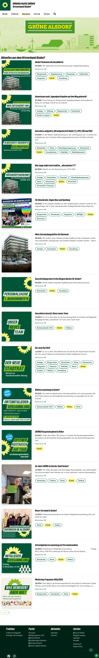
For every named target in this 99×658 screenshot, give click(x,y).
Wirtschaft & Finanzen (45, 186)
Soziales (40, 370)
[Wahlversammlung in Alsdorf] (17, 406)
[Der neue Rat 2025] (17, 364)
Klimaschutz (84, 148)
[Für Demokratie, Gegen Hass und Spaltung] (17, 213)
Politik (52, 78)
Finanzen (63, 177)
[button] (55, 14)
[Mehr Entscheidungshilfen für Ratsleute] (17, 252)
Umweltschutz (51, 152)
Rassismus (41, 218)
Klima (52, 148)
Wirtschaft (72, 181)
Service (76, 629)
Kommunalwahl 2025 (45, 328)
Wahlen (69, 328)
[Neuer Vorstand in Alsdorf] (17, 524)
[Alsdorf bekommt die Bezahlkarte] (17, 75)
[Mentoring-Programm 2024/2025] (17, 593)
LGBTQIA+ (80, 214)
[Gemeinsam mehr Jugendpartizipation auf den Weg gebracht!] (17, 110)
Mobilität (64, 152)
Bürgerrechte (42, 74)
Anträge (40, 111)
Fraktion (53, 480)
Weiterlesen (39, 69)
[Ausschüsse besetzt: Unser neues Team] (17, 326)
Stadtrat (81, 480)
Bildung (50, 111)
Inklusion (53, 366)
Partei (74, 366)
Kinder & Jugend (43, 115)
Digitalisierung (56, 74)
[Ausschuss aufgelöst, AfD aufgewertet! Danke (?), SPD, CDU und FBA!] (17, 144)
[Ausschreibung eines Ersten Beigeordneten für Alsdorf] (17, 292)
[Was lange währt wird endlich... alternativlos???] (17, 179)
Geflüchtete (83, 74)
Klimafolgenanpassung (67, 148)
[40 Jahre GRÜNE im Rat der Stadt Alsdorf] (17, 484)
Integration (41, 78)
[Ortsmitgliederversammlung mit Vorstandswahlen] (17, 558)
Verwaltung (63, 78)
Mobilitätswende (78, 152)
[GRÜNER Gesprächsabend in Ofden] (17, 445)
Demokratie (70, 74)
